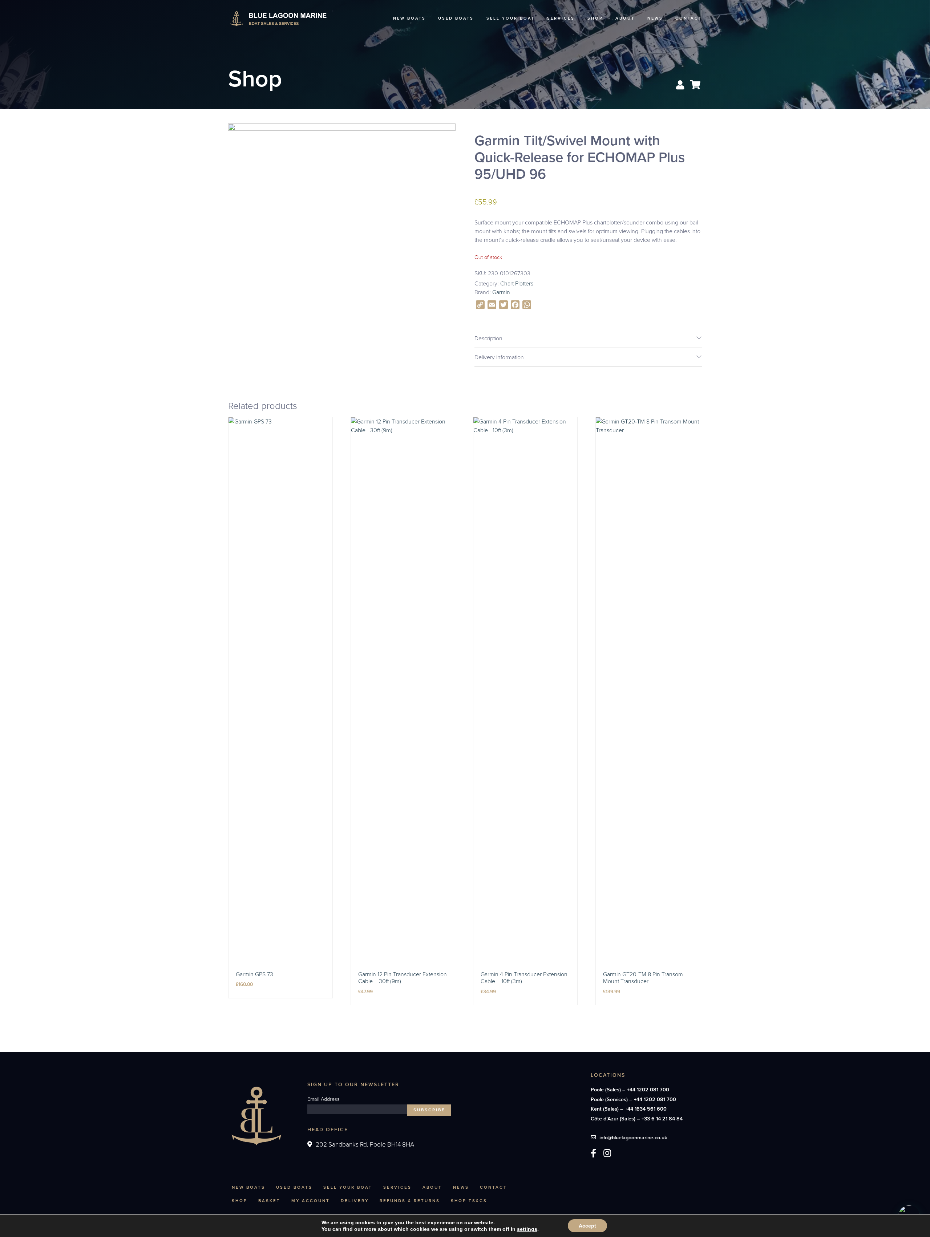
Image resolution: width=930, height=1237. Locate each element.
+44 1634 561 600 (646, 1109)
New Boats (409, 18)
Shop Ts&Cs (469, 1201)
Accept (587, 1226)
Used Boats (456, 18)
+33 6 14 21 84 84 (662, 1119)
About (625, 18)
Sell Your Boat (510, 18)
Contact (688, 18)
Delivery (355, 1201)
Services (561, 18)
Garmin (501, 292)
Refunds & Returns (410, 1201)
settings (527, 1229)
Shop (595, 18)
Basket (269, 1201)
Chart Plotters (516, 283)
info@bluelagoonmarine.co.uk (633, 1137)
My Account (310, 1201)
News (655, 18)
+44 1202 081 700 (648, 1090)
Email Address (323, 1099)
